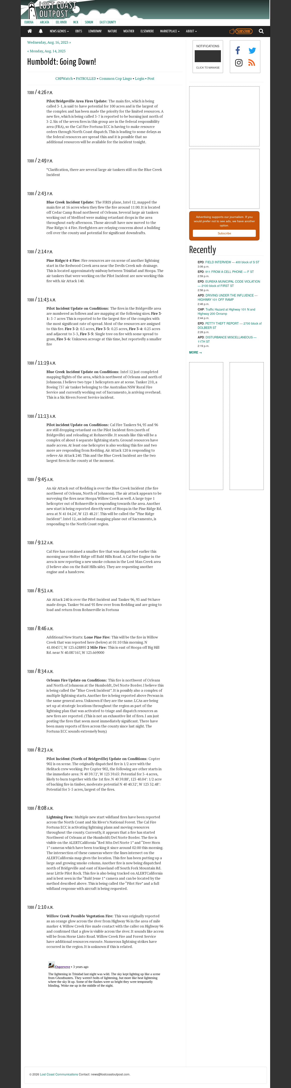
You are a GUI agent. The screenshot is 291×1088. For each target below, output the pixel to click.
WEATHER (128, 31)
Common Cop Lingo (115, 78)
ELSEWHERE (147, 31)
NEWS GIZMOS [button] (58, 31)
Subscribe (224, 233)
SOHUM (89, 22)
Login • (141, 78)
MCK (75, 22)
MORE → (195, 352)
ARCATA (44, 22)
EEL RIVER (61, 22)
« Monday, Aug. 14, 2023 (46, 51)
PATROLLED (86, 78)
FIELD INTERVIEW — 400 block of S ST (232, 262)
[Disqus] (105, 1012)
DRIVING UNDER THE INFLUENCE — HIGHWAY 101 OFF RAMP (228, 297)
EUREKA (28, 22)
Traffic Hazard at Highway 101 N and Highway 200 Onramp (226, 311)
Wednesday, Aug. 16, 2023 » (49, 42)
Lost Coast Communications (59, 1074)
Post (150, 78)
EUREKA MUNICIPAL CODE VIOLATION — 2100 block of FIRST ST (229, 283)
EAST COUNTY (108, 22)
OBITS (78, 31)
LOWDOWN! (94, 31)
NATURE (112, 31)
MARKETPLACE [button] (168, 31)
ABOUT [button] (190, 31)
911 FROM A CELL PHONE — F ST (229, 271)
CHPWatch (64, 78)
